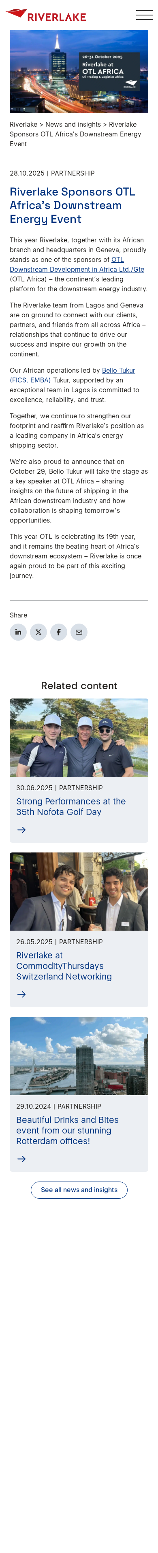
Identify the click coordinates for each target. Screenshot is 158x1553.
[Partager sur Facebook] (58, 632)
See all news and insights (79, 1190)
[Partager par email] (79, 632)
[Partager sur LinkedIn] (18, 632)
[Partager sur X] (38, 632)
